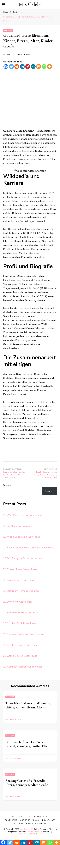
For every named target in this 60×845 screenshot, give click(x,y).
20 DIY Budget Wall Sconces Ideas (23, 558)
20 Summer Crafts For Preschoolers (23, 634)
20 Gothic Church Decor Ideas (20, 656)
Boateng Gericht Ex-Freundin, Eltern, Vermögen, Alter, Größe (26, 783)
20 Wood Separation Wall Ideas (21, 536)
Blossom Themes (32, 831)
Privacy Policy (35, 834)
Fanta (8, 54)
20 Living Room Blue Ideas (18, 580)
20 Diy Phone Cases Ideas (18, 601)
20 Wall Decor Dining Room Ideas (22, 515)
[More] (49, 66)
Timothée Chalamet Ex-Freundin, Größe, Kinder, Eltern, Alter (28, 705)
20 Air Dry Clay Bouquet (17, 526)
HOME (13, 817)
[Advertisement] (30, 99)
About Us (25, 820)
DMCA (36, 820)
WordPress (23, 834)
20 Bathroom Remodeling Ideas (21, 591)
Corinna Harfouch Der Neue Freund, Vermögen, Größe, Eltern (28, 744)
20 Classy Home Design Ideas (20, 569)
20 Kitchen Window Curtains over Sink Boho (28, 547)
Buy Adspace (48, 820)
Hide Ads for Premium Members (30, 823)
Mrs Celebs (30, 4)
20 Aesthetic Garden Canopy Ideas (22, 666)
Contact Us (11, 820)
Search (7, 485)
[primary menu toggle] (3, 4)
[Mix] (38, 66)
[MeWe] (33, 66)
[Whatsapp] (44, 66)
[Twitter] (11, 66)
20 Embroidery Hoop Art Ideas (21, 612)
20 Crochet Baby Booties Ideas (20, 645)
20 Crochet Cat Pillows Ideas (19, 623)
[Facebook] (5, 66)
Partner (8, 31)
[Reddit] (16, 66)
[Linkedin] (22, 66)
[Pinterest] (27, 66)
